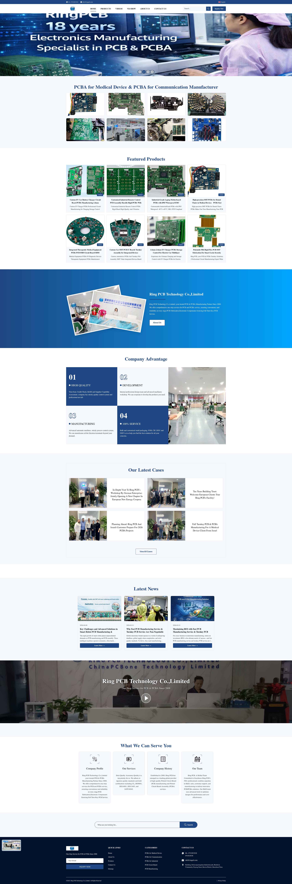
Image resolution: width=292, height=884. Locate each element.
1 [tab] (139, 72)
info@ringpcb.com (88, 2)
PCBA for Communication (153, 857)
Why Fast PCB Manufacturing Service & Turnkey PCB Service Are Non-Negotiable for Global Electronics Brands (144, 631)
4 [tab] (152, 72)
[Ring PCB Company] (146, 698)
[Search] (208, 9)
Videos (119, 8)
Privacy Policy (222, 880)
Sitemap (110, 869)
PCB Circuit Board (151, 865)
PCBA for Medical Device (153, 853)
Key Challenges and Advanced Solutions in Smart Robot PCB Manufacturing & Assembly (99, 631)
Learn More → (99, 645)
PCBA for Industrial (151, 861)
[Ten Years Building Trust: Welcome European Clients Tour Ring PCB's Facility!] (166, 493)
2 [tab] (143, 72)
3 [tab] (148, 72)
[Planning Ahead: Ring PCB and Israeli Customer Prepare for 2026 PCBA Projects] (88, 526)
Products (106, 8)
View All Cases (146, 552)
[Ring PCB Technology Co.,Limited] (72, 8)
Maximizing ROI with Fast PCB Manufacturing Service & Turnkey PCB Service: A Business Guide (190, 631)
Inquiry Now (219, 8)
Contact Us (160, 8)
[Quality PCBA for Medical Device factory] (146, 44)
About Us (145, 8)
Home (93, 8)
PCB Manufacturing (151, 869)
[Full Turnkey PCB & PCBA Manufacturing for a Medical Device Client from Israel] (166, 526)
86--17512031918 (191, 853)
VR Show (131, 8)
